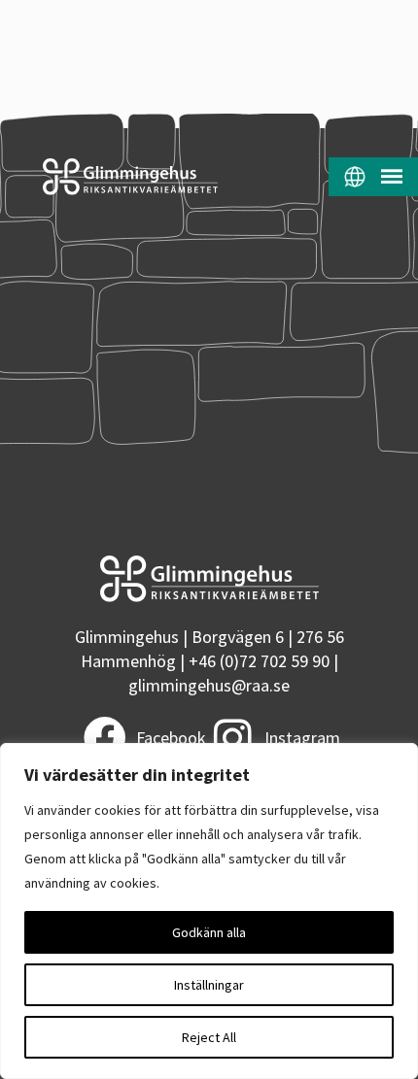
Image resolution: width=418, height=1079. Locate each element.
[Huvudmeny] (391, 176)
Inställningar (209, 985)
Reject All (209, 1037)
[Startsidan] (109, 176)
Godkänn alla (209, 932)
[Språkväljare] (355, 176)
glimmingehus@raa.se (209, 685)
